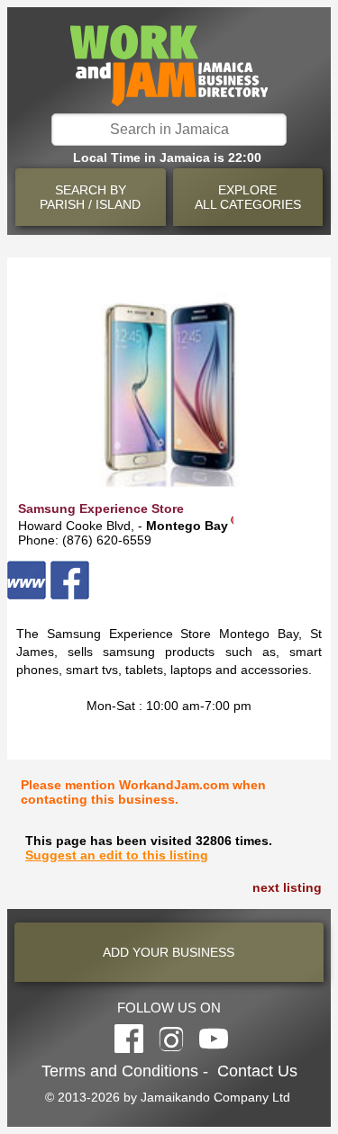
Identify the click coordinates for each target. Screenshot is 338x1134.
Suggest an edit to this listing (116, 855)
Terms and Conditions (119, 1071)
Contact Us (257, 1071)
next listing (287, 887)
